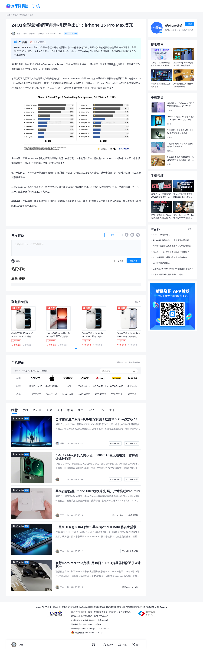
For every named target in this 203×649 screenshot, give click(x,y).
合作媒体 (84, 607)
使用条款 (102, 607)
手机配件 (44, 371)
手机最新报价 (134, 362)
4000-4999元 (100, 394)
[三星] (133, 378)
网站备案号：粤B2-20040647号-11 (86, 624)
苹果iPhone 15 (35, 386)
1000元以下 (36, 394)
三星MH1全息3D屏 (130, 551)
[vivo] (36, 378)
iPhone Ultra (117, 515)
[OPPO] (68, 378)
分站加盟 (120, 607)
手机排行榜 (122, 362)
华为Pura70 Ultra (100, 386)
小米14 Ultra (133, 386)
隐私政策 (66, 607)
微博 (132, 235)
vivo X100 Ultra (52, 386)
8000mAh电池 (132, 443)
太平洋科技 (17, 6)
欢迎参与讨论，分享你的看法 (29, 244)
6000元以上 (133, 394)
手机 (15, 15)
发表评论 (134, 261)
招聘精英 (129, 607)
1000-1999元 (52, 394)
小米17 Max (115, 443)
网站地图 (138, 607)
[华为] (100, 378)
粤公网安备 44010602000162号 (88, 633)
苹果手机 (25, 371)
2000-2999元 (68, 394)
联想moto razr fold (130, 587)
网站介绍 (57, 607)
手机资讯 (23, 15)
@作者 (120, 261)
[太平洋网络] (56, 612)
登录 (112, 235)
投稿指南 (93, 607)
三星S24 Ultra (84, 386)
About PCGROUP (44, 607)
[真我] (116, 378)
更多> (137, 302)
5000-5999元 (116, 394)
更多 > (190, 229)
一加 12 (68, 386)
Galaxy (30, 158)
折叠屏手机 (133, 515)
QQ (126, 235)
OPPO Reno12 (116, 386)
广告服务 (75, 607)
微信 (138, 235)
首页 (8, 15)
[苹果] (52, 378)
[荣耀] (84, 378)
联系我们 (111, 607)
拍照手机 (35, 371)
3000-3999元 (84, 394)
